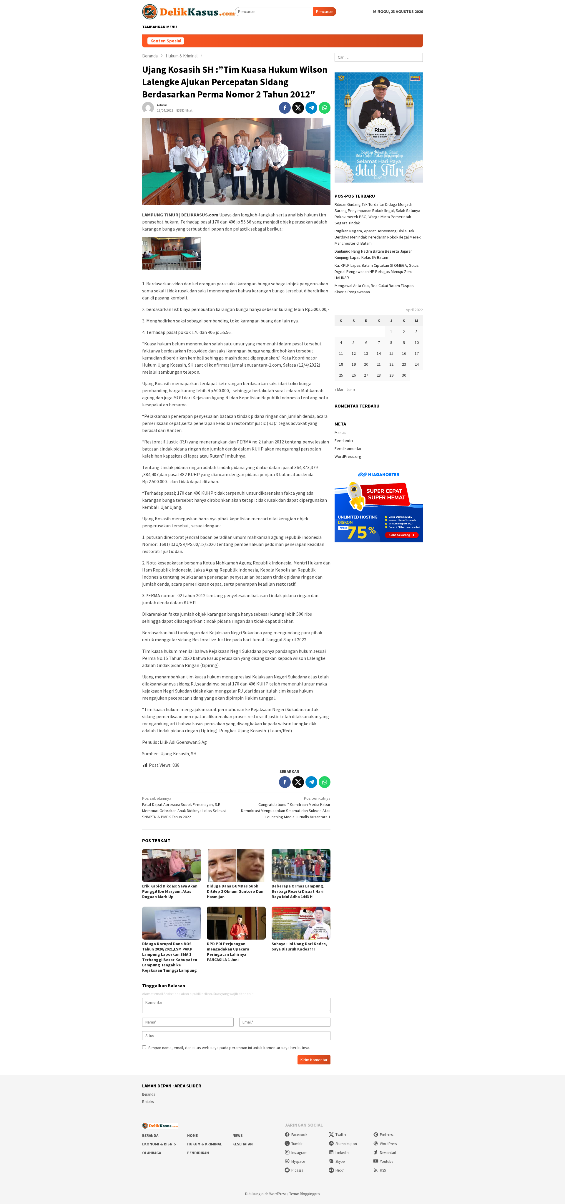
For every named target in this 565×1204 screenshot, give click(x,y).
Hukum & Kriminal (204, 1144)
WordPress (388, 1143)
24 (417, 364)
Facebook (299, 1134)
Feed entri (344, 440)
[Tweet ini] (298, 108)
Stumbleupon (346, 1143)
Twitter (340, 1134)
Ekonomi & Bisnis (159, 1144)
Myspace (298, 1161)
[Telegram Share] (311, 108)
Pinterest (387, 1134)
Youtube (386, 1161)
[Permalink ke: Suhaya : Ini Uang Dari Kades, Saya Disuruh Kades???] (301, 923)
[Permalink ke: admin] (148, 107)
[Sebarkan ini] (285, 108)
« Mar (339, 389)
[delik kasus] (188, 11)
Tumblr (297, 1143)
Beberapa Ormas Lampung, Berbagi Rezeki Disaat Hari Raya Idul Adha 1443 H (298, 891)
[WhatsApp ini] (324, 108)
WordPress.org (348, 456)
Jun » (350, 389)
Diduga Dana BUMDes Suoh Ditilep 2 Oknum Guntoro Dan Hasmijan (235, 891)
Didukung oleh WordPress (265, 1193)
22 (391, 364)
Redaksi (148, 1101)
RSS (383, 1170)
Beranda (148, 1094)
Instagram (299, 1152)
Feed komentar (348, 448)
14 (379, 353)
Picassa (297, 1170)
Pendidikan (198, 1152)
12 (354, 353)
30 (404, 375)
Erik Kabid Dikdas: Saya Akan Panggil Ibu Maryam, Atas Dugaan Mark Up (169, 891)
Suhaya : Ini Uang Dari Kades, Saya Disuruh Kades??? (299, 946)
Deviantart (388, 1152)
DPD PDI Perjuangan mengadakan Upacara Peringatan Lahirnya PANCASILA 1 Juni (228, 951)
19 (354, 364)
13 (366, 353)
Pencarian (324, 11)
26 (354, 375)
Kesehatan (242, 1144)
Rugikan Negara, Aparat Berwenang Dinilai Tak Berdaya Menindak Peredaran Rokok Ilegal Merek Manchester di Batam (378, 237)
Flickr (339, 1170)
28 (379, 375)
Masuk (340, 432)
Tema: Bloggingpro (304, 1193)
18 (341, 364)
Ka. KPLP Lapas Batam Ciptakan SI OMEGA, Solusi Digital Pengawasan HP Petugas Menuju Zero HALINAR (377, 271)
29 (391, 375)
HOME (192, 1135)
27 (366, 375)
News (237, 1135)
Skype (340, 1161)
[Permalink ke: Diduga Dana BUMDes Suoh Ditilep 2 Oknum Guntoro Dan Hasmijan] (236, 865)
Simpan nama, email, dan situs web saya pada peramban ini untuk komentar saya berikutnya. (229, 1047)
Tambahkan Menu (159, 26)
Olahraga (151, 1152)
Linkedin (342, 1152)
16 (404, 353)
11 (341, 353)
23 (404, 364)
